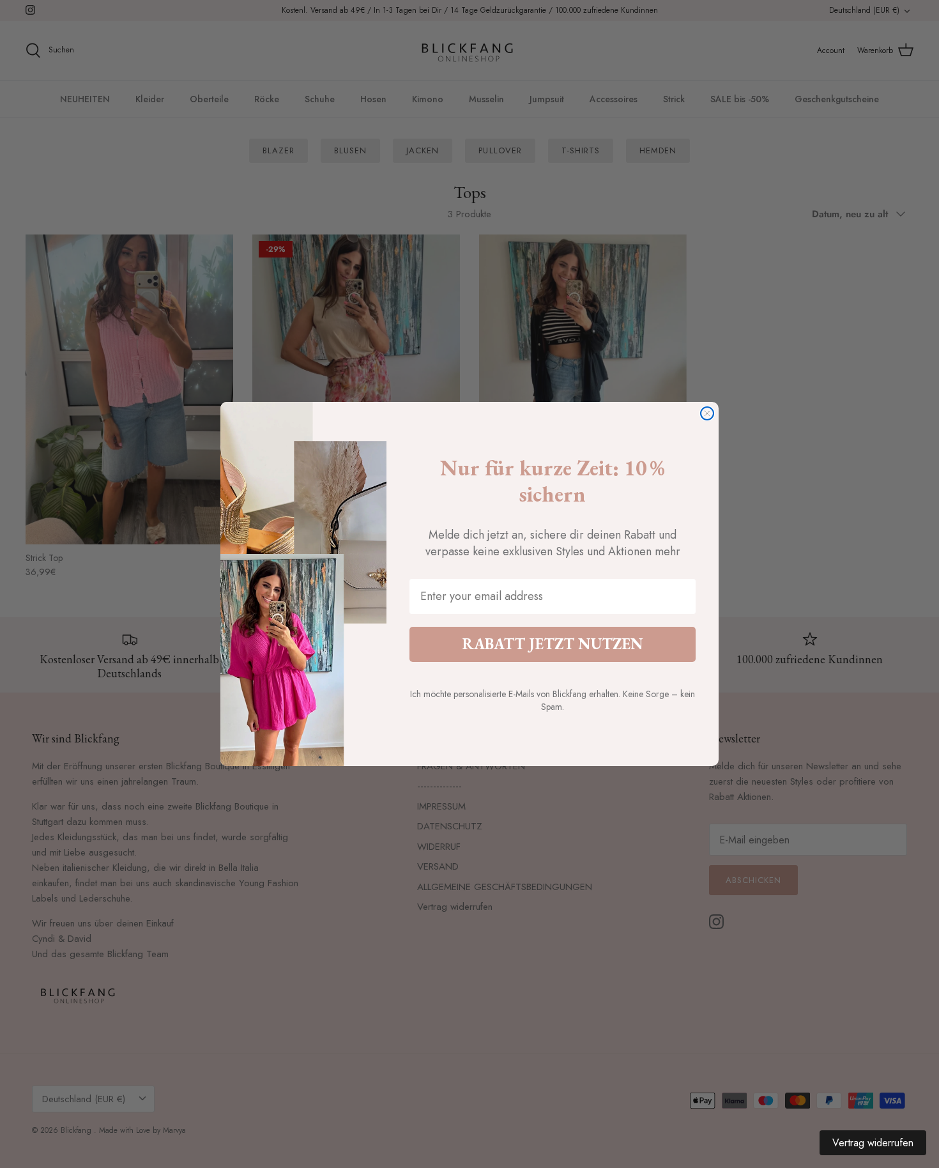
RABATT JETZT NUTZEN (552, 644)
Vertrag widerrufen (872, 1142)
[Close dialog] (707, 413)
